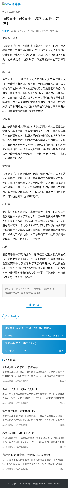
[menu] (63, 4)
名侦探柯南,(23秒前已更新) (18, 433)
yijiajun (5, 30)
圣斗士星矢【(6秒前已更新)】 (20, 389)
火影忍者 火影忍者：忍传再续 (20, 367)
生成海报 (11, 316)
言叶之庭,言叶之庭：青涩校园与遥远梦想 (27, 454)
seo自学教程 (42, 30)
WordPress (55, 483)
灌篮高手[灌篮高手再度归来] (19, 411)
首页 (4, 12)
